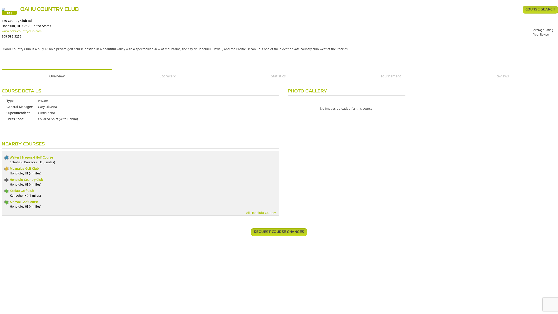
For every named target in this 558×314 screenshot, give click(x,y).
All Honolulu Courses (261, 213)
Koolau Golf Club (22, 191)
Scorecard (168, 76)
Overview (57, 76)
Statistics (278, 76)
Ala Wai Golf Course (24, 202)
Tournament (391, 76)
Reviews (502, 76)
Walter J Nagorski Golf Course (31, 157)
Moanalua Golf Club (24, 168)
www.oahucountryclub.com (22, 31)
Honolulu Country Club (26, 179)
